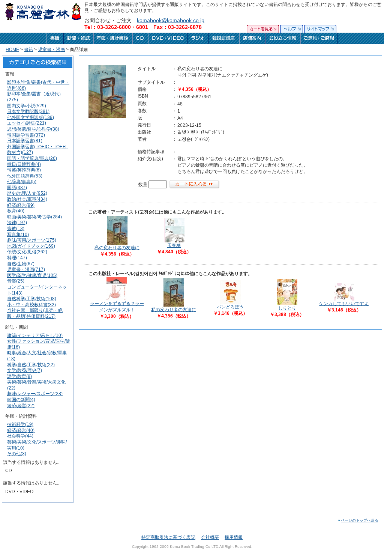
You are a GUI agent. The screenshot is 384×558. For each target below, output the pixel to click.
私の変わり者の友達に (117, 247)
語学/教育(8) (19, 376)
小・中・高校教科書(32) (31, 304)
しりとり (287, 308)
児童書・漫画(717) (26, 269)
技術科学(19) (20, 424)
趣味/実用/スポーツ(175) (31, 240)
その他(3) (16, 453)
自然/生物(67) (20, 263)
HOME (12, 49)
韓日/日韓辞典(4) (24, 164)
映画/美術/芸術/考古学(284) (34, 217)
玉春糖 (174, 245)
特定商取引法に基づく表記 (168, 537)
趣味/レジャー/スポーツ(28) (35, 393)
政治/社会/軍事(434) (27, 199)
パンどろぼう (230, 307)
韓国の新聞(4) (21, 399)
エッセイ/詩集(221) (26, 123)
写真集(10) (18, 234)
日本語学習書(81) (24, 140)
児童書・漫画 (51, 49)
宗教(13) (15, 228)
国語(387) (17, 187)
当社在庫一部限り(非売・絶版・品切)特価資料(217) (35, 313)
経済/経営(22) (20, 405)
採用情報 (234, 537)
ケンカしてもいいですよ (344, 303)
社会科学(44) (20, 436)
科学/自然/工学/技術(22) (31, 364)
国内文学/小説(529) (26, 105)
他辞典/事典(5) (21, 181)
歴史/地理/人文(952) (27, 193)
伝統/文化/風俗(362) (27, 251)
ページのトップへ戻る (359, 520)
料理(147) (17, 257)
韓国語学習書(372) (26, 135)
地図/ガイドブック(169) (31, 246)
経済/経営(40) (20, 430)
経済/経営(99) (20, 205)
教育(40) (15, 211)
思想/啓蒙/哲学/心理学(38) (33, 129)
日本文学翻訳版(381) (28, 111)
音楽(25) (15, 281)
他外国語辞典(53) (24, 176)
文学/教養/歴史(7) (24, 370)
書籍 (28, 49)
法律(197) (17, 222)
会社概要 (210, 537)
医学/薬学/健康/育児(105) (32, 275)
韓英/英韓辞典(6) (24, 170)
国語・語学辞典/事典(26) (32, 158)
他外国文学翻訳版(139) (30, 117)
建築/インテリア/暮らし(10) (35, 335)
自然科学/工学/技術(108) (31, 298)
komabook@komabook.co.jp (170, 20)
